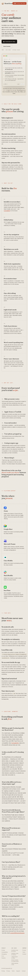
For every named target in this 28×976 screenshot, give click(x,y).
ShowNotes (9, 3)
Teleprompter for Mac (14, 957)
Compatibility (7, 210)
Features (4, 958)
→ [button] (23, 83)
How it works (6, 46)
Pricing (3, 950)
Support (18, 971)
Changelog (4, 954)
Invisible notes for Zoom (14, 951)
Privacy (24, 950)
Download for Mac (10, 41)
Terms (23, 952)
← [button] (21, 83)
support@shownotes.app (17, 933)
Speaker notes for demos (14, 954)
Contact (24, 954)
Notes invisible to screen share (15, 960)
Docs (3, 956)
